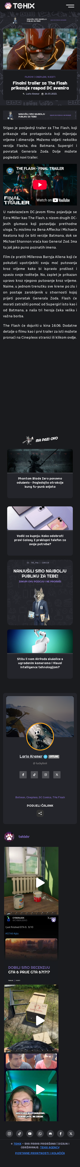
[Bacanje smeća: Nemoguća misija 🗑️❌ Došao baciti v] (40, 1020)
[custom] (19, 1133)
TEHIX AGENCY (49, 1147)
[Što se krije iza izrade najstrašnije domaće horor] (40, 1089)
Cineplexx (32, 797)
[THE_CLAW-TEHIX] (40, 19)
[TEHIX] (19, 5)
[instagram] (9, 1133)
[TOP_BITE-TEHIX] (40, 115)
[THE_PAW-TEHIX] (40, 592)
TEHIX (17, 1143)
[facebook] (60, 1133)
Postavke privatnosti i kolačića (40, 1153)
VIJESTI (51, 77)
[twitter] (70, 1133)
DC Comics (45, 797)
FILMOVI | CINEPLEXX (35, 77)
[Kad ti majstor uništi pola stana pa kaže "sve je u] (40, 883)
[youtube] (29, 1133)
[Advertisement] (40, 385)
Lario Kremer (39, 756)
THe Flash (59, 797)
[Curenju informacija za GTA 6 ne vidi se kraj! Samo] (40, 952)
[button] (70, 6)
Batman (20, 797)
